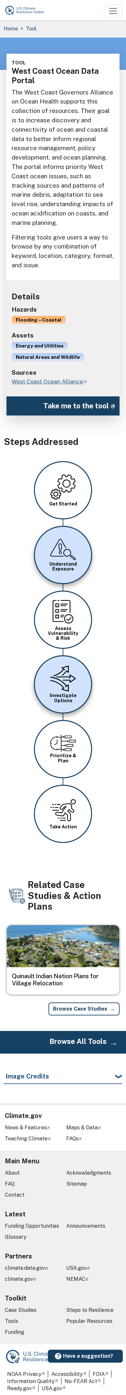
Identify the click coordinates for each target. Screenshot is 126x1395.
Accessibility (67, 1374)
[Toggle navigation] (113, 11)
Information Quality (31, 1381)
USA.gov (76, 1268)
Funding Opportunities (32, 1226)
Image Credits (27, 1076)
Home (11, 29)
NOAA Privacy (24, 1374)
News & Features (26, 1127)
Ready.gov (19, 1388)
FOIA (99, 1374)
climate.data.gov (25, 1268)
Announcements (85, 1226)
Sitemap (76, 1184)
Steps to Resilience (89, 1310)
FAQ (10, 1184)
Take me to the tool (76, 406)
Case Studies (21, 1310)
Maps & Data (82, 1127)
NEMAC (75, 1279)
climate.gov (19, 1279)
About (12, 1173)
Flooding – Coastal (38, 320)
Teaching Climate (26, 1138)
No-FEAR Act (81, 1381)
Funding (14, 1332)
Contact (15, 1195)
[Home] (27, 10)
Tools (11, 1321)
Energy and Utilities (40, 346)
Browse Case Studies (80, 1009)
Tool (31, 29)
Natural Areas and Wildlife (48, 357)
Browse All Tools (78, 1041)
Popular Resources (89, 1321)
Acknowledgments (88, 1173)
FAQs (72, 1138)
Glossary (15, 1237)
